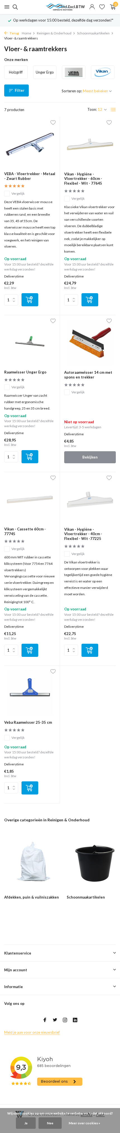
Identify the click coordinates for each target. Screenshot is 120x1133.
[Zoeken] (14, 7)
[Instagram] (65, 1020)
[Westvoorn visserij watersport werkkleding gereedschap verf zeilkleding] (60, 7)
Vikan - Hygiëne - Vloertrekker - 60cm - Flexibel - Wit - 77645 (83, 179)
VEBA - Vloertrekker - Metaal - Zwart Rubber (29, 176)
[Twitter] (55, 1020)
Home (26, 33)
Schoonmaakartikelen (93, 33)
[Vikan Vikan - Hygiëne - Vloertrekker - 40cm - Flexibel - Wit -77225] (90, 499)
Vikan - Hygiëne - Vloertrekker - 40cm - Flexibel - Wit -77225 (83, 534)
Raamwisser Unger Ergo (25, 372)
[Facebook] (45, 1020)
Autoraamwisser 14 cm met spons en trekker (88, 374)
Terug (14, 33)
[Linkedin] (75, 1020)
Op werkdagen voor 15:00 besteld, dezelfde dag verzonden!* (63, 20)
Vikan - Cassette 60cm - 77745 (25, 531)
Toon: (92, 109)
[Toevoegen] (29, 299)
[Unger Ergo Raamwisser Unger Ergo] (30, 342)
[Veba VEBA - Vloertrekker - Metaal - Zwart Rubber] (30, 144)
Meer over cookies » (84, 1123)
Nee (50, 1123)
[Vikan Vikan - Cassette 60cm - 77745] (30, 499)
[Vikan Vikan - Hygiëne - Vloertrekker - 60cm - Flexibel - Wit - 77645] (90, 144)
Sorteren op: (72, 91)
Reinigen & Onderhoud (54, 33)
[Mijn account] (92, 7)
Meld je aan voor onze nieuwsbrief (32, 1032)
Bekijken (90, 457)
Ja (25, 1123)
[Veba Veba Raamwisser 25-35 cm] (30, 693)
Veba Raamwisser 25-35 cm (28, 722)
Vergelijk (18, 193)
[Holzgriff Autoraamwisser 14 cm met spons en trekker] (90, 342)
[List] (113, 109)
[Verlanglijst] (102, 7)
